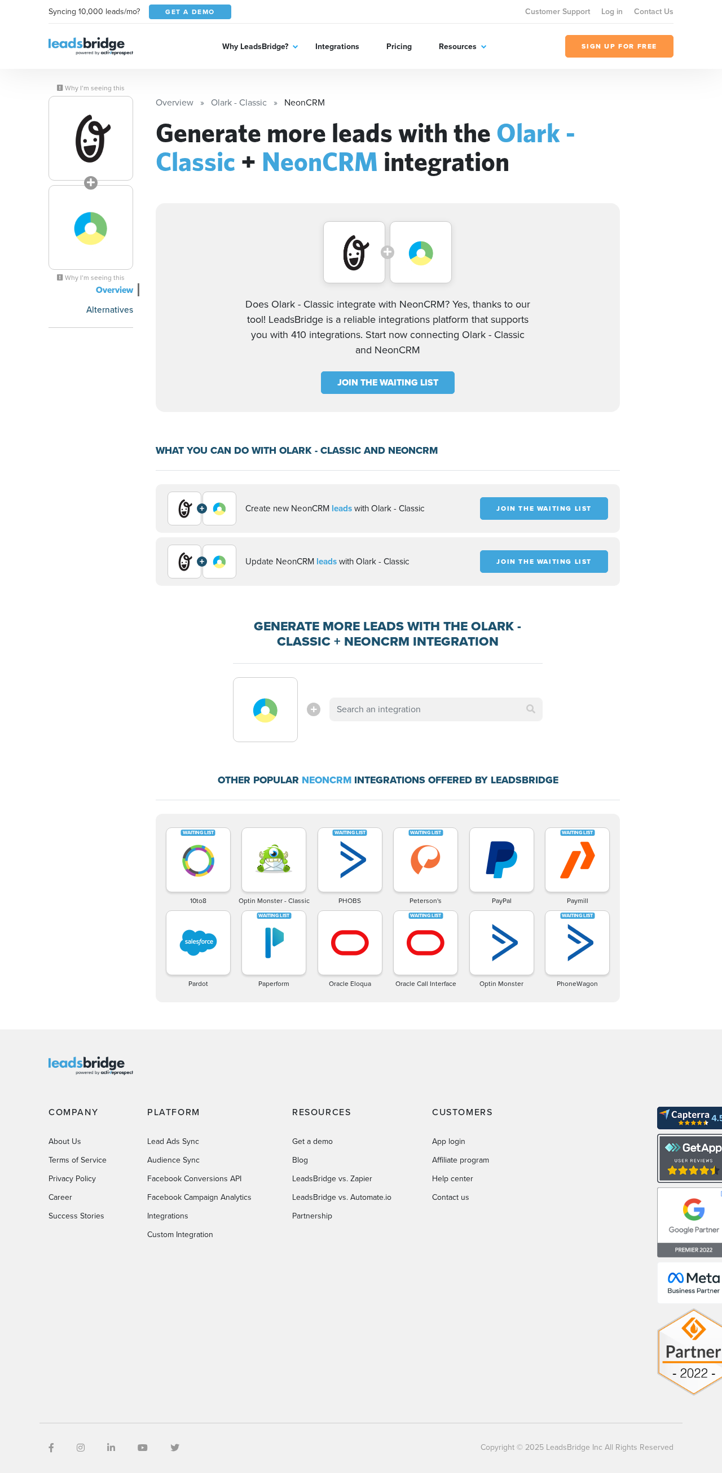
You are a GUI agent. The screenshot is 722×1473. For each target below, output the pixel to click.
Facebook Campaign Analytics (199, 1197)
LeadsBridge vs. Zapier (332, 1179)
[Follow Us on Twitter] (174, 1447)
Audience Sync (173, 1160)
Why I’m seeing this (94, 88)
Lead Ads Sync (173, 1141)
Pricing (399, 46)
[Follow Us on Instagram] (81, 1447)
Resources (458, 46)
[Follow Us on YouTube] (143, 1447)
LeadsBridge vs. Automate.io (341, 1197)
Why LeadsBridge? (255, 46)
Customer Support (557, 11)
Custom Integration (180, 1234)
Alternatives (109, 309)
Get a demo (312, 1141)
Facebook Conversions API (194, 1179)
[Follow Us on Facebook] (51, 1447)
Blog (300, 1160)
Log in (612, 11)
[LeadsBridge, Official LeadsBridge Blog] (91, 45)
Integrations (337, 46)
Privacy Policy (72, 1179)
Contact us (450, 1197)
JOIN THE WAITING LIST (387, 382)
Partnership (312, 1216)
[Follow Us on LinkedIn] (111, 1447)
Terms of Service (78, 1160)
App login (448, 1141)
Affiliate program (460, 1160)
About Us (65, 1141)
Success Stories (76, 1216)
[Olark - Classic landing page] (91, 138)
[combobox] (436, 709)
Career (60, 1197)
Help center (452, 1179)
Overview (114, 289)
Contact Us (653, 11)
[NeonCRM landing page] (91, 227)
